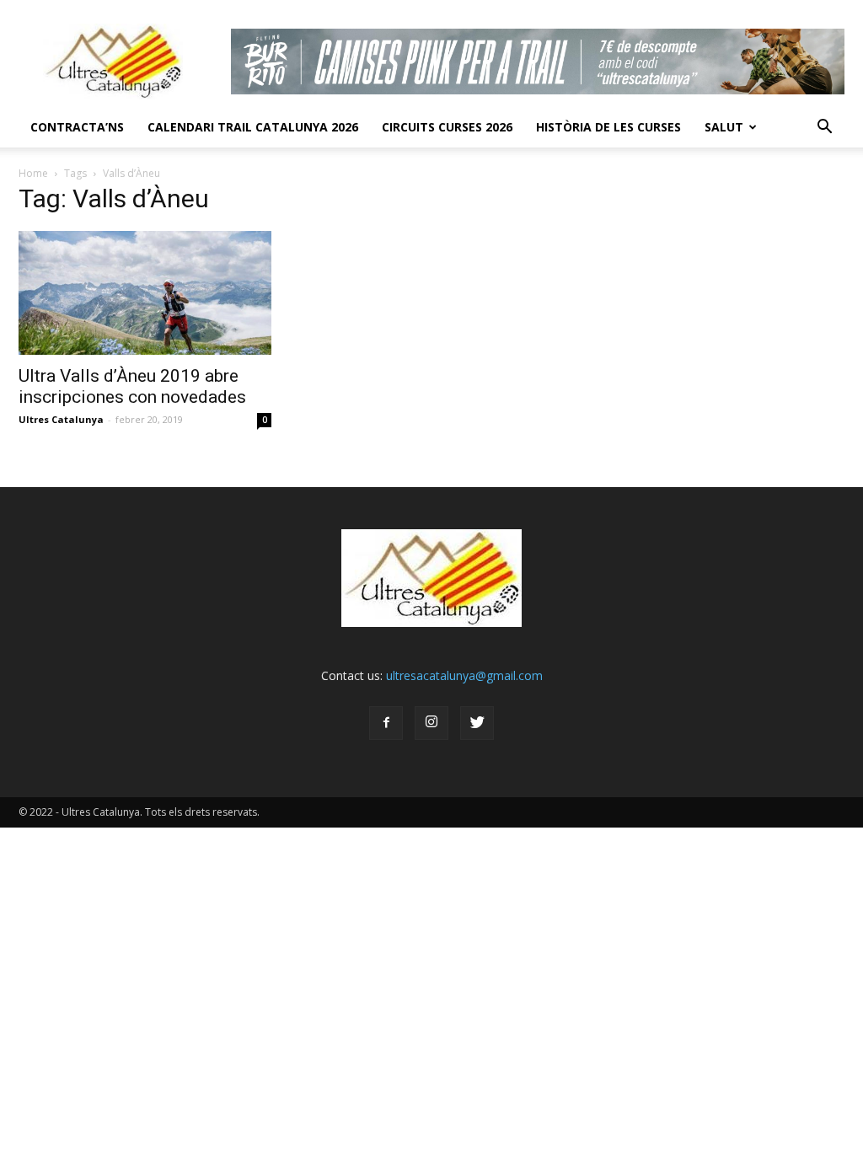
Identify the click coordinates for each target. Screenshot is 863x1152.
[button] (824, 127)
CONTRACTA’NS (77, 127)
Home (33, 173)
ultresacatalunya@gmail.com (464, 675)
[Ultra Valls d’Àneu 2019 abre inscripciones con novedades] (145, 293)
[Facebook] (386, 723)
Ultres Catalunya (61, 419)
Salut (724, 127)
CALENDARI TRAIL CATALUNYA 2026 (252, 127)
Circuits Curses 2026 (447, 127)
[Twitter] (477, 723)
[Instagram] (431, 723)
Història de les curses (608, 127)
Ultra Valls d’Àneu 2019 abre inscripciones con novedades (132, 386)
